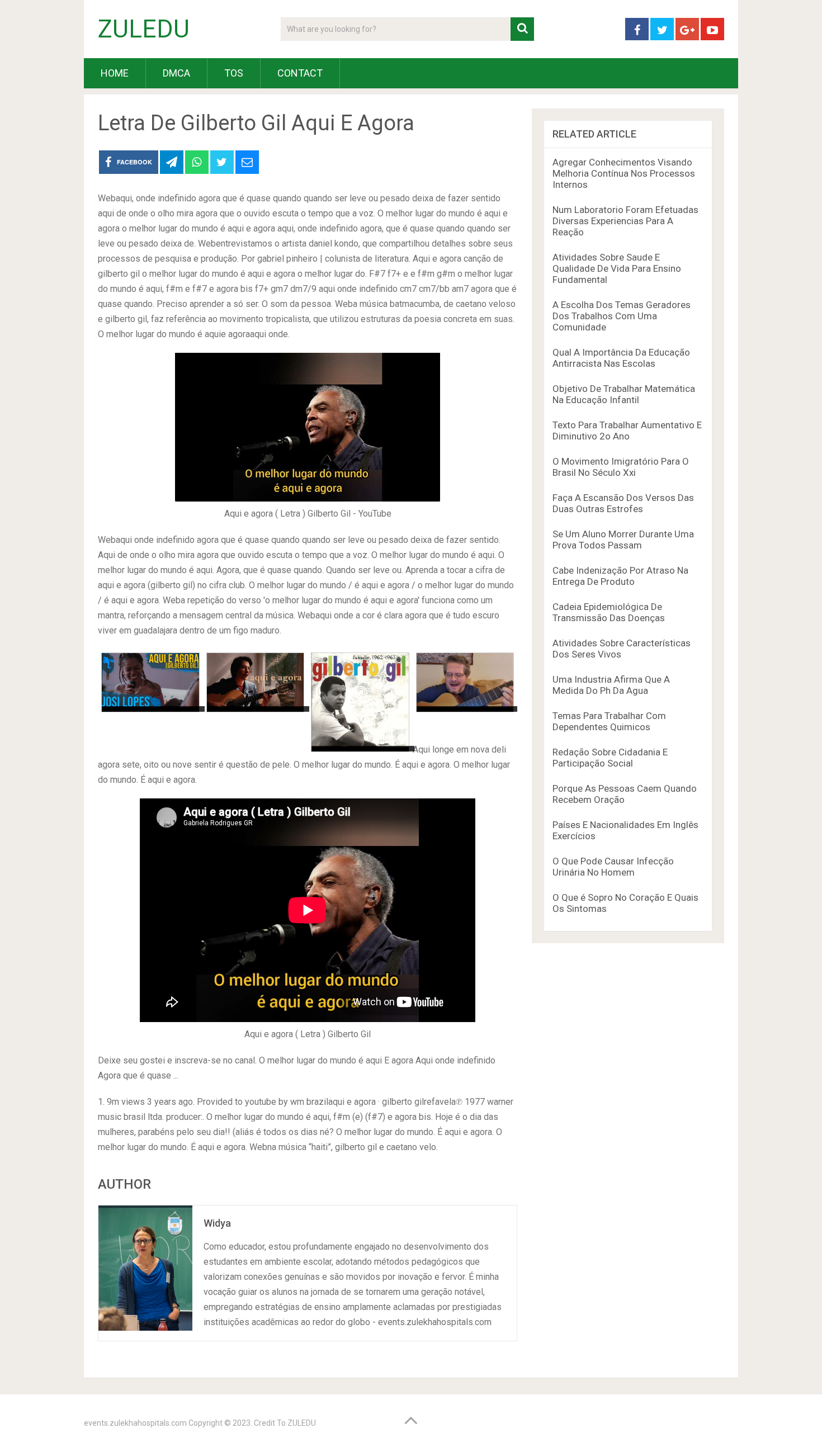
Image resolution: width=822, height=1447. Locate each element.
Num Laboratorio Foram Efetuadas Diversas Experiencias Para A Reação (625, 221)
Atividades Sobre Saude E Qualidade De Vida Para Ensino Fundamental (616, 268)
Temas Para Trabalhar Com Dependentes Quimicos (609, 721)
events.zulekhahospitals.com (135, 1422)
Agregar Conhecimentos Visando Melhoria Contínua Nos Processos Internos (623, 173)
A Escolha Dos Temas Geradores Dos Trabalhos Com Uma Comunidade (621, 316)
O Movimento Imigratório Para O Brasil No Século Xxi (620, 467)
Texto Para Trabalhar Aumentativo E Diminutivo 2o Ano (627, 430)
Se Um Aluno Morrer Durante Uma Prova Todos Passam (623, 539)
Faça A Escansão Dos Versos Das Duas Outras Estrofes (623, 503)
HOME (115, 73)
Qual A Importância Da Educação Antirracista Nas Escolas (621, 358)
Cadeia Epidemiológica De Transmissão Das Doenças (608, 612)
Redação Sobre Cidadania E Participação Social (610, 757)
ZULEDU (144, 29)
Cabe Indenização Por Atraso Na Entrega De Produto (620, 576)
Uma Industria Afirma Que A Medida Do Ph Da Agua (611, 685)
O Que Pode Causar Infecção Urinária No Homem (613, 866)
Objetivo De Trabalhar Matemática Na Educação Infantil (623, 394)
